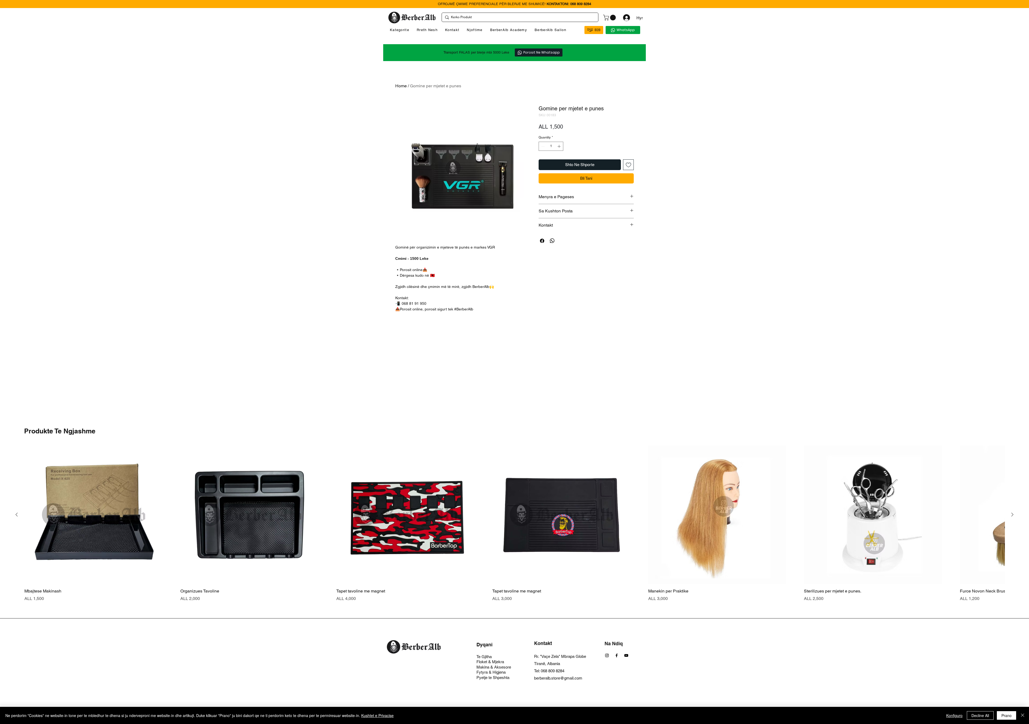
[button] (610, 17)
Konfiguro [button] (954, 715)
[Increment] (559, 146)
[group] (514, 523)
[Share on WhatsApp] (552, 241)
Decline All (980, 715)
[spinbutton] (551, 146)
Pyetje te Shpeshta (492, 677)
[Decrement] (542, 146)
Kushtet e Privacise (377, 715)
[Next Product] (1012, 514)
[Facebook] (616, 655)
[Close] (1022, 715)
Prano (1006, 715)
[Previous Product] (16, 514)
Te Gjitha (484, 656)
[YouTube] (626, 655)
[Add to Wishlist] (628, 164)
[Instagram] (607, 655)
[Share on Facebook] (542, 241)
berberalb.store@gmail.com (558, 678)
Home (401, 85)
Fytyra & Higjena (491, 672)
